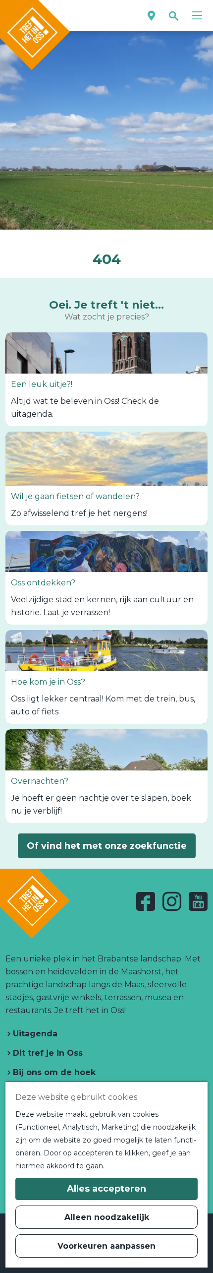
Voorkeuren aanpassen (106, 1246)
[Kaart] (151, 15)
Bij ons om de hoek (53, 1072)
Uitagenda (33, 1033)
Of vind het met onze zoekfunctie (107, 845)
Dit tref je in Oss (46, 1053)
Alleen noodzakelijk (106, 1217)
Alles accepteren (106, 1188)
